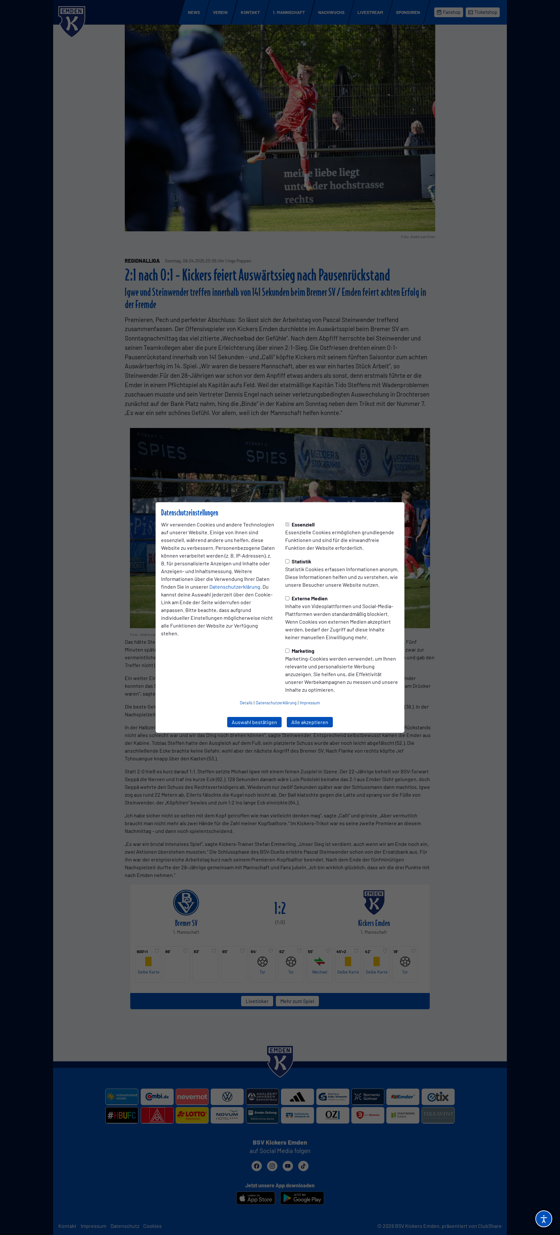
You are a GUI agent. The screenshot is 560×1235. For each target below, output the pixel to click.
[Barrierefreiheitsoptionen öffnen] (543, 1218)
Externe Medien (309, 598)
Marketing (302, 651)
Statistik (301, 561)
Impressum (310, 702)
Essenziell (303, 524)
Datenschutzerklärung (234, 586)
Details (246, 702)
